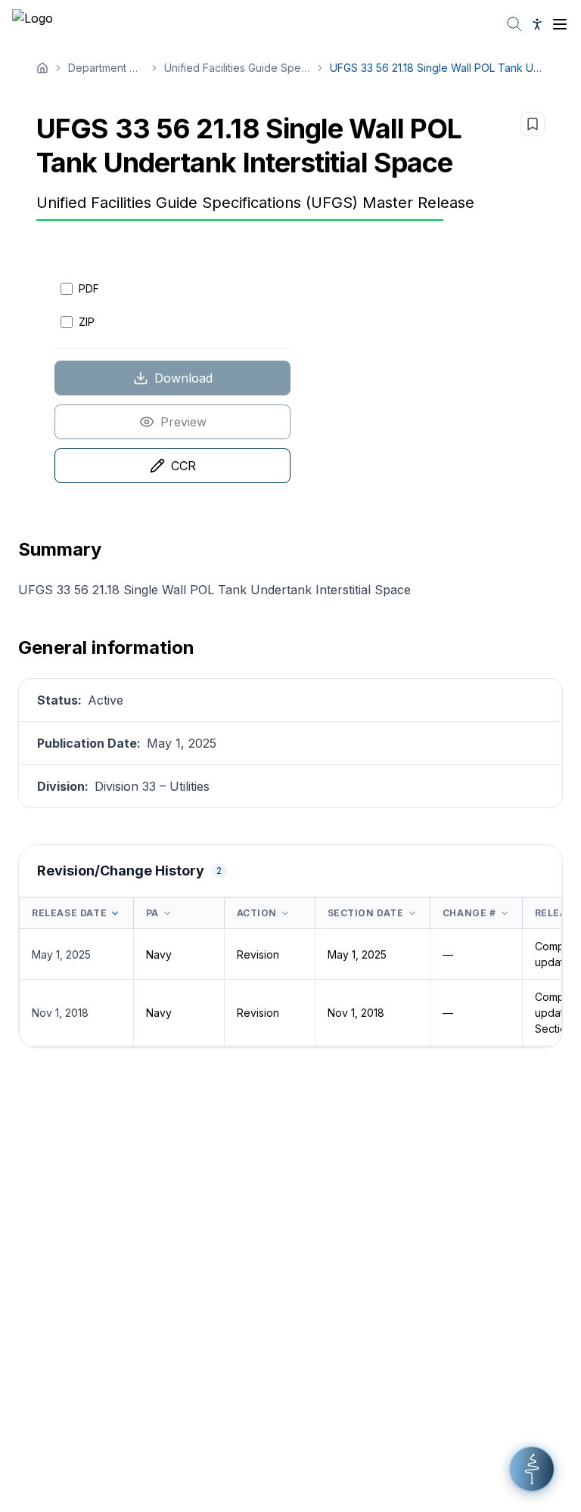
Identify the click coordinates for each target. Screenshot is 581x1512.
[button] (532, 1469)
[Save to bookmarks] (532, 124)
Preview (183, 421)
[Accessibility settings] (537, 24)
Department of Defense (106, 67)
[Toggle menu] (560, 24)
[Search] (514, 24)
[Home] (42, 68)
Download (183, 378)
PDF (89, 288)
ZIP (87, 321)
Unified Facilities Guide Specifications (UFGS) (237, 67)
